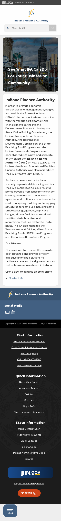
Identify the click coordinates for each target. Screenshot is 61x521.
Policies (29, 394)
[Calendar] (13, 312)
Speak (28, 492)
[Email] (7, 312)
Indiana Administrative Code (29, 452)
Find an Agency (29, 353)
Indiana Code (29, 446)
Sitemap (29, 400)
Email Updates (29, 440)
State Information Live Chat (29, 341)
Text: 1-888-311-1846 (29, 365)
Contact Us (16, 278)
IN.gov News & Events (29, 434)
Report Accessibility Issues (29, 483)
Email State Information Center (29, 347)
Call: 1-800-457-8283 (29, 359)
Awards (29, 458)
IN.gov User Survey (29, 382)
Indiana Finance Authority (31, 20)
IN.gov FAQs (29, 406)
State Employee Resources (29, 412)
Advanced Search (29, 388)
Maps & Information (29, 428)
